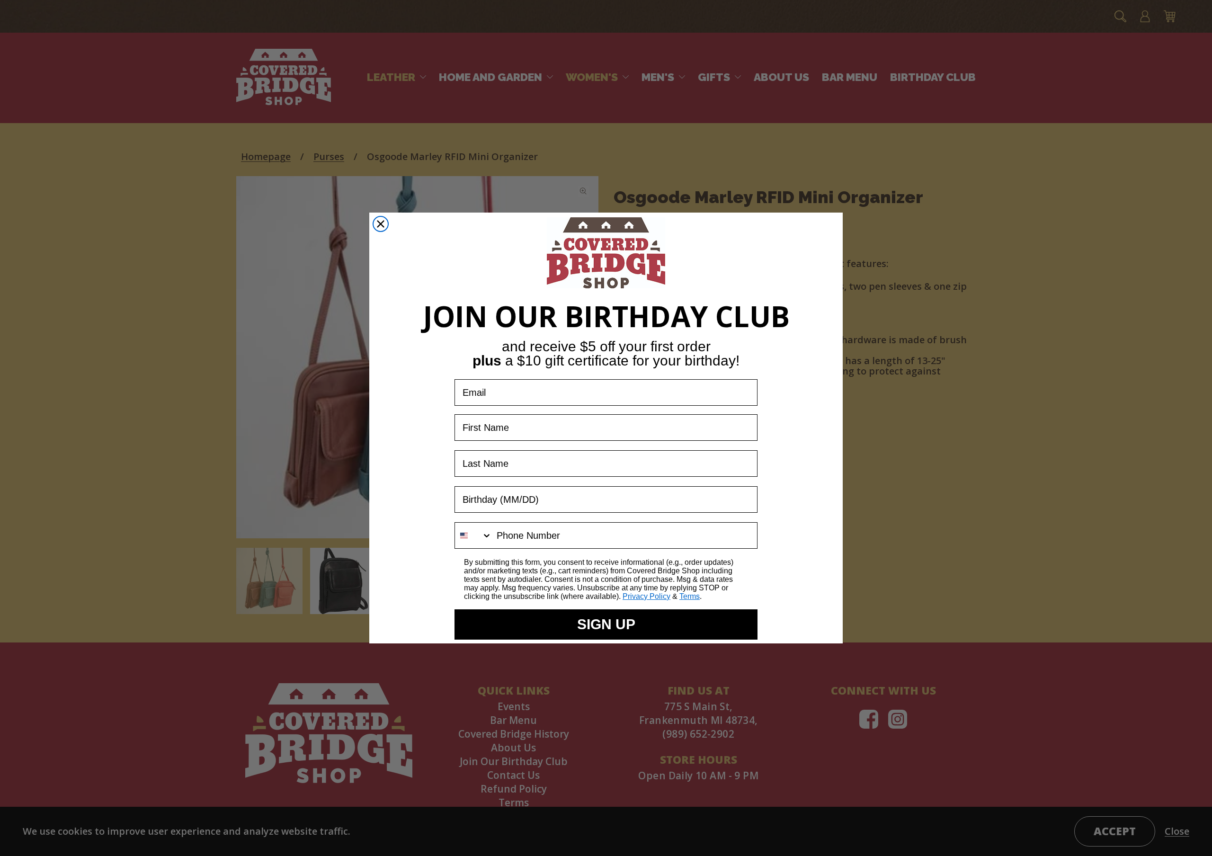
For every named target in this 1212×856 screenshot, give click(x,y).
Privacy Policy (646, 596)
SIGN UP (606, 624)
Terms (689, 596)
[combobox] (473, 535)
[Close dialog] (380, 224)
